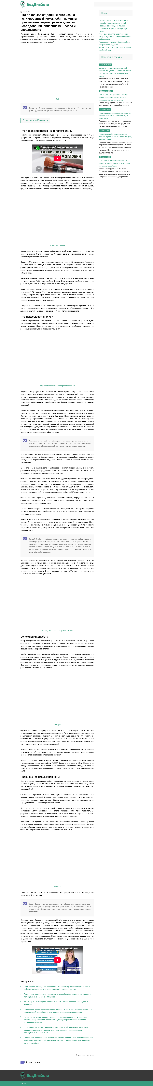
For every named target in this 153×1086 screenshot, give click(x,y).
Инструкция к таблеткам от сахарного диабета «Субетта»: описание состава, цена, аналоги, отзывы (115, 136)
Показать (43, 120)
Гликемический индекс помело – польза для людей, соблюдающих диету (113, 28)
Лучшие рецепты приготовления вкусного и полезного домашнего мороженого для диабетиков (115, 115)
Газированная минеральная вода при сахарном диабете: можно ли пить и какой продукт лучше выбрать (114, 163)
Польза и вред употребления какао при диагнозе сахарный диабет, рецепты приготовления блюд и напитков (113, 97)
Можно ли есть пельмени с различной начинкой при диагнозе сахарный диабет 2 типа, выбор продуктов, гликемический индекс (115, 72)
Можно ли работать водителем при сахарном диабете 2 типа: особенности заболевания (115, 36)
